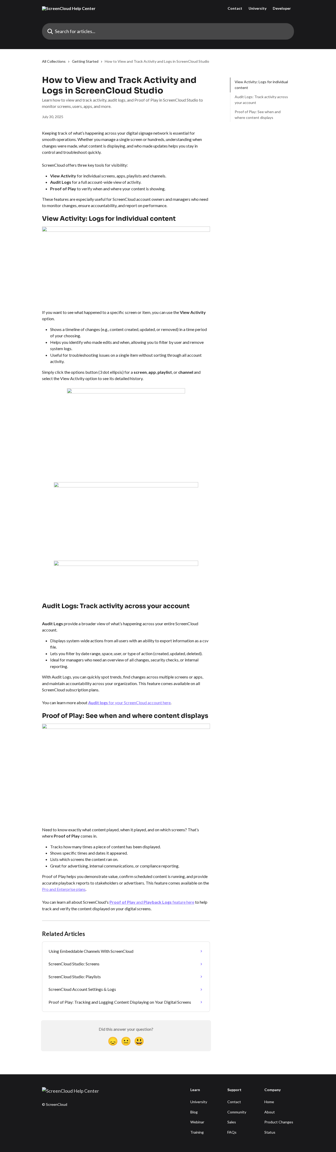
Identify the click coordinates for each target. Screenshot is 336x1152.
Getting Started (85, 61)
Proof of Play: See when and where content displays (258, 114)
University (257, 8)
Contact (235, 8)
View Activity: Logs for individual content (261, 85)
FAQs (232, 1132)
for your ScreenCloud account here (140, 702)
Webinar (197, 1122)
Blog (194, 1112)
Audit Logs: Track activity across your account (261, 99)
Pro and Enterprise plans (64, 889)
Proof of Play (122, 901)
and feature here (165, 901)
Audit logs (98, 702)
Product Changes (278, 1122)
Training (197, 1132)
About (269, 1112)
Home (269, 1102)
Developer (282, 8)
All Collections (54, 61)
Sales (231, 1122)
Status (269, 1132)
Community (236, 1112)
